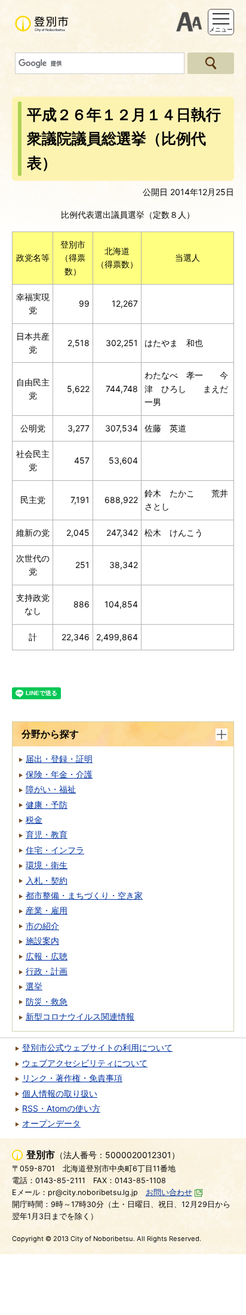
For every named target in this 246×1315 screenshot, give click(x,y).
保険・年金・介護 (59, 774)
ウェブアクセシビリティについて (84, 1063)
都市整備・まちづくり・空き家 (84, 895)
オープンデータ (51, 1123)
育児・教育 (46, 834)
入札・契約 (46, 880)
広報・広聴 (46, 956)
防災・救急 (46, 1001)
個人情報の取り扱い (59, 1093)
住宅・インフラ (55, 850)
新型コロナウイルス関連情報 (80, 1016)
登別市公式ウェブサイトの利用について (97, 1047)
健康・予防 (46, 805)
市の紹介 (42, 926)
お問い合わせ (169, 1192)
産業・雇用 (46, 910)
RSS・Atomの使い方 (61, 1108)
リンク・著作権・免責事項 (72, 1078)
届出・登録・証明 (59, 759)
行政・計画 (46, 971)
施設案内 (42, 941)
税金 (34, 819)
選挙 (34, 986)
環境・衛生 (46, 865)
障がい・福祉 (51, 789)
